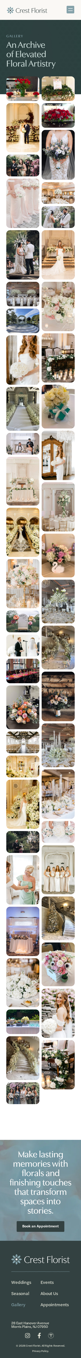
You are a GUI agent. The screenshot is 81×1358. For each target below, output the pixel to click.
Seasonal (20, 1293)
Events (47, 1282)
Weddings (21, 1282)
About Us (49, 1293)
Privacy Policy (40, 1351)
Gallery (18, 1304)
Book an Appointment (40, 1225)
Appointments (54, 1304)
